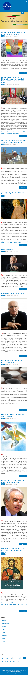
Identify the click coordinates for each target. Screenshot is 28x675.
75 (13, 658)
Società (4, 648)
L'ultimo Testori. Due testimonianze (13, 293)
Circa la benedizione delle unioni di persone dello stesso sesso (13, 33)
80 (2, 661)
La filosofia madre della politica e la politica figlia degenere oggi (13, 481)
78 (21, 658)
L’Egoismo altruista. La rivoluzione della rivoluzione (12, 415)
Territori (4, 651)
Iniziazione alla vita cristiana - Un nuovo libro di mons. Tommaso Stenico (12, 550)
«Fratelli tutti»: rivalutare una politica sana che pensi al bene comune (13, 141)
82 (7, 661)
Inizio (3, 658)
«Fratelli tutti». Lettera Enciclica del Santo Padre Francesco (13, 193)
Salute (3, 645)
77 (19, 658)
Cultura (3, 632)
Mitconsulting (17, 671)
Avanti (14, 661)
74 (11, 658)
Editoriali (4, 620)
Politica (3, 641)
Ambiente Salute (6, 623)
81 (5, 661)
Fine (18, 661)
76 (16, 658)
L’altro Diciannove (7, 249)
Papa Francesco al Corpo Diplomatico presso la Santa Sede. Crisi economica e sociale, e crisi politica (13, 80)
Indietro (7, 658)
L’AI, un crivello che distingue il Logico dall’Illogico (11, 361)
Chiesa (3, 629)
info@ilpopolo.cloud (16, 672)
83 (10, 661)
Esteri (3, 638)
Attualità (4, 626)
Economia (4, 635)
